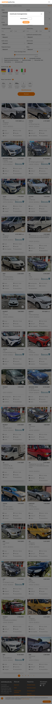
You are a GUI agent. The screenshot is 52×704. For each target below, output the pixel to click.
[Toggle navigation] (49, 2)
